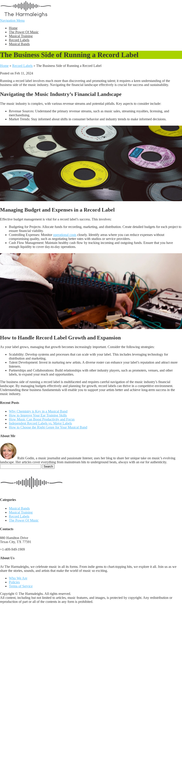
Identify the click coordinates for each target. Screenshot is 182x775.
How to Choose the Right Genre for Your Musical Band (48, 427)
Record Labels (19, 40)
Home (13, 28)
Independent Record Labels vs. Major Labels (40, 423)
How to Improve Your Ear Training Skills (38, 415)
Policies (14, 582)
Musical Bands (19, 44)
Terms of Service (21, 586)
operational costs (64, 235)
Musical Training (21, 36)
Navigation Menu (12, 20)
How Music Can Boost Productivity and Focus (42, 419)
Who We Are (18, 578)
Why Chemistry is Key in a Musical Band (38, 411)
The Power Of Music (24, 32)
